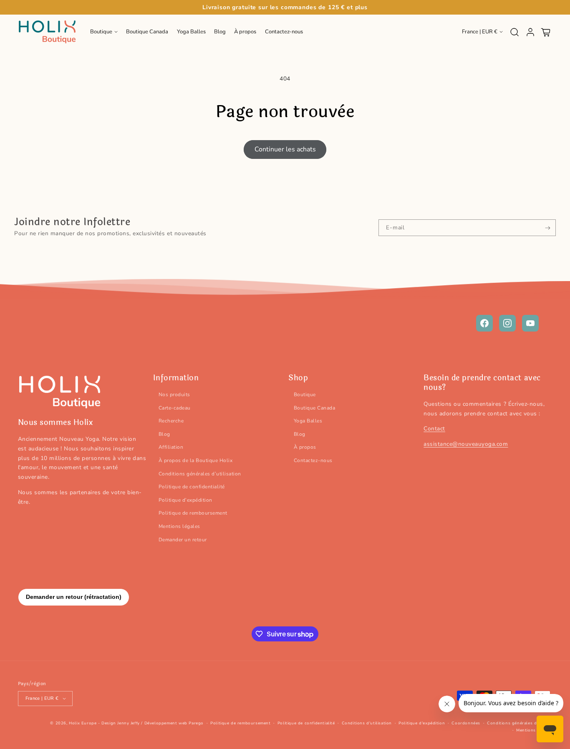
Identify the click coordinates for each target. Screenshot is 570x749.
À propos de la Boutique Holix (196, 460)
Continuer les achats (285, 149)
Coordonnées (465, 723)
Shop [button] (298, 378)
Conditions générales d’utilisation (200, 473)
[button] (104, 32)
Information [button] (176, 378)
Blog (164, 434)
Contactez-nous (313, 460)
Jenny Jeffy (128, 723)
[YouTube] (530, 323)
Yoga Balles (308, 420)
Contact (434, 428)
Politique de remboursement (193, 513)
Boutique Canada (314, 408)
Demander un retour (183, 539)
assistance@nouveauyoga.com (466, 444)
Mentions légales (179, 526)
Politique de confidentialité (192, 486)
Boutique (305, 394)
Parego (196, 723)
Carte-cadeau (175, 408)
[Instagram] (507, 323)
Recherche (171, 420)
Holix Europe (82, 723)
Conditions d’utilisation (367, 723)
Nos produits (174, 394)
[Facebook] (484, 323)
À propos (305, 447)
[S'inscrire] (547, 227)
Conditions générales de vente (519, 723)
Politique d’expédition (185, 500)
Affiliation (171, 447)
